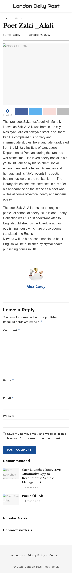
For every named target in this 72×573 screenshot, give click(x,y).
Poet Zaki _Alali (34, 496)
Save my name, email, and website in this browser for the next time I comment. (36, 436)
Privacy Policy (36, 555)
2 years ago (32, 487)
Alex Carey (13, 34)
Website (9, 416)
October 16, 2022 (40, 34)
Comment (11, 330)
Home (6, 18)
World (18, 18)
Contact (54, 555)
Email (8, 398)
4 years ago (32, 501)
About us (17, 555)
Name (8, 380)
